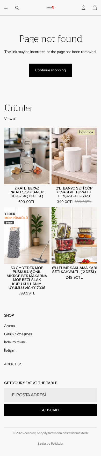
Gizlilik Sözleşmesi (18, 333)
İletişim (9, 350)
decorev (29, 433)
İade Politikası (14, 342)
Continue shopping (50, 70)
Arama (9, 325)
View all (10, 118)
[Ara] (17, 7)
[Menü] (6, 8)
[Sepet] (94, 7)
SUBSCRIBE (51, 409)
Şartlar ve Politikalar (50, 444)
